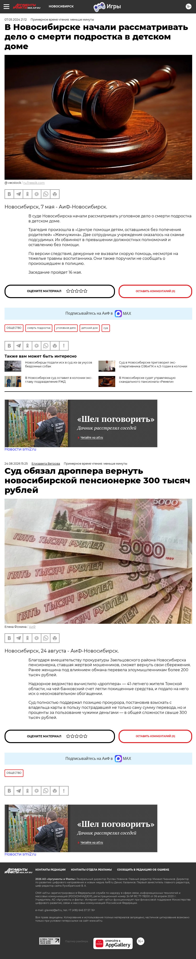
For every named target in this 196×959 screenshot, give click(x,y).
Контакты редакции (50, 869)
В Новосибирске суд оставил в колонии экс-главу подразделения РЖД (58, 379)
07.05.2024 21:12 (16, 19)
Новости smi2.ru (20, 449)
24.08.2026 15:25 (16, 463)
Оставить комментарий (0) (155, 291)
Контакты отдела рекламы (91, 869)
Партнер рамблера (76, 941)
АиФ (32, 627)
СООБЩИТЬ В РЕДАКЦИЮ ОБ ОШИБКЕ (143, 869)
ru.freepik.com (34, 183)
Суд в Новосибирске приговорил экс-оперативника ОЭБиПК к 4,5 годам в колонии (153, 364)
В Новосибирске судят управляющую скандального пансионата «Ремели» (147, 379)
